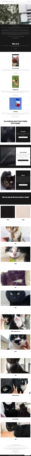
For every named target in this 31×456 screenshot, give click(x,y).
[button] (29, 1)
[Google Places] (27, 1)
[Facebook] (28, 1)
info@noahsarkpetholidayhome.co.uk (5, 1)
